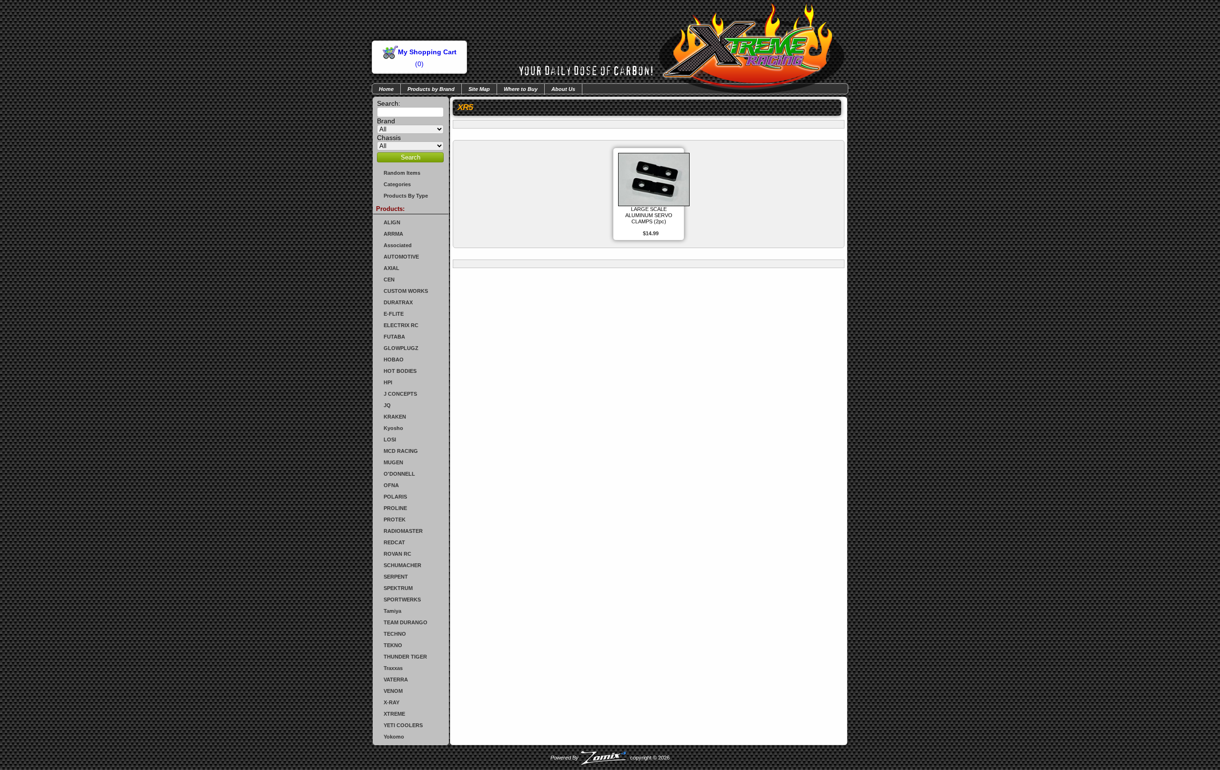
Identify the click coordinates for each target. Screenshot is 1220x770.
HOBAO (394, 359)
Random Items (402, 173)
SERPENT (396, 577)
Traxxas (393, 668)
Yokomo (394, 737)
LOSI (390, 439)
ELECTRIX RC (401, 325)
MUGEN (393, 462)
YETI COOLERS (403, 725)
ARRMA (393, 234)
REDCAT (394, 542)
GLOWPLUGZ (401, 348)
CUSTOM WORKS (406, 291)
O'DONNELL (399, 474)
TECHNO (395, 634)
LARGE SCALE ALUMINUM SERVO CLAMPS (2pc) (648, 215)
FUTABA (394, 337)
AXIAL (391, 268)
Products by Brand (431, 89)
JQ (387, 405)
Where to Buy (521, 89)
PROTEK (395, 519)
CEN (389, 279)
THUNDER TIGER (405, 657)
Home (386, 89)
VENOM (393, 691)
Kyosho (393, 428)
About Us (563, 89)
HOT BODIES (400, 371)
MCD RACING (401, 451)
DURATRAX (398, 302)
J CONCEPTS (400, 394)
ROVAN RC (397, 554)
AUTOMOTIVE (401, 257)
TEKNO (393, 645)
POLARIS (395, 497)
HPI (388, 382)
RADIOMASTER (403, 531)
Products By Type (406, 196)
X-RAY (391, 702)
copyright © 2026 (610, 757)
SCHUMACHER (402, 565)
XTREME (394, 714)
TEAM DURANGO (405, 622)
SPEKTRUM (398, 588)
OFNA (391, 485)
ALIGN (392, 222)
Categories (397, 184)
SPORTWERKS (402, 599)
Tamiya (392, 611)
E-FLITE (394, 314)
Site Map (479, 89)
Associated (398, 245)
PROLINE (395, 508)
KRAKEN (395, 417)
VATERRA (396, 679)
